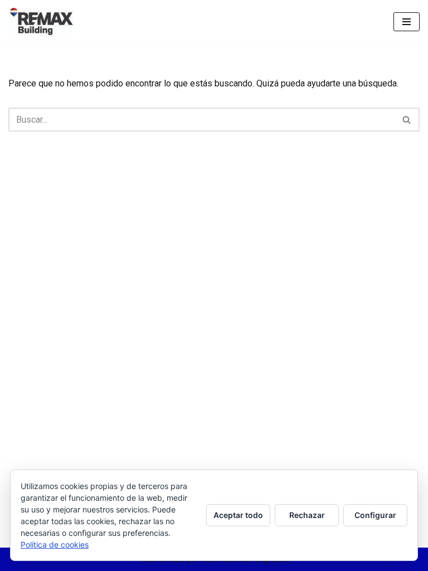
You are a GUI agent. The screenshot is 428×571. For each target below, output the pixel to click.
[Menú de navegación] (406, 21)
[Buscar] (407, 120)
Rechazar (307, 515)
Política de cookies (55, 544)
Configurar (375, 515)
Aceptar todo (238, 515)
